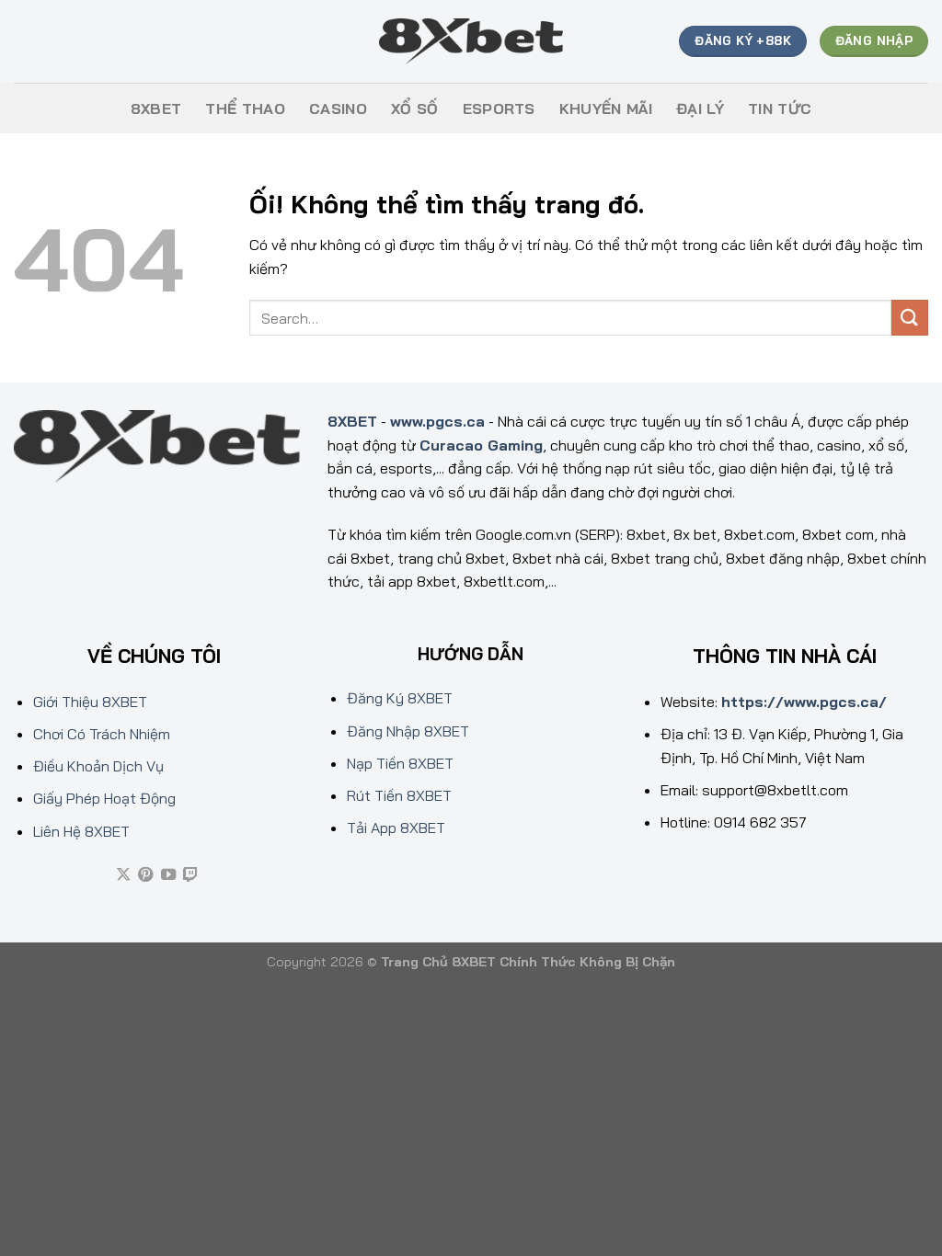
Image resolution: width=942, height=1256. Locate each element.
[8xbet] (471, 41)
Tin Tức (779, 108)
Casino (338, 108)
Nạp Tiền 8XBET (400, 763)
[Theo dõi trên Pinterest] (145, 875)
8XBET (156, 108)
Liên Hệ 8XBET (81, 831)
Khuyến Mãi (605, 108)
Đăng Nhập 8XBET (408, 731)
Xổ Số (415, 108)
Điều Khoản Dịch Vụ (98, 766)
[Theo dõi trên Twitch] (190, 875)
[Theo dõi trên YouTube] (168, 875)
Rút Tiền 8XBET (399, 795)
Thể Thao (245, 108)
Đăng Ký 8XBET (400, 698)
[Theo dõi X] (123, 875)
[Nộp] (909, 318)
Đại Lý (700, 108)
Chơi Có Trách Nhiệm (101, 734)
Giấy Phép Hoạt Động (104, 798)
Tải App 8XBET (396, 827)
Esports (499, 108)
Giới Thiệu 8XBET (90, 701)
